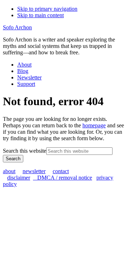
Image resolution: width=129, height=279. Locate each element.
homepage (94, 125)
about (9, 171)
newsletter (34, 171)
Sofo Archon (17, 27)
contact (61, 171)
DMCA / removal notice (62, 178)
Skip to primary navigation (47, 9)
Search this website (24, 151)
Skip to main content (40, 15)
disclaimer (18, 178)
